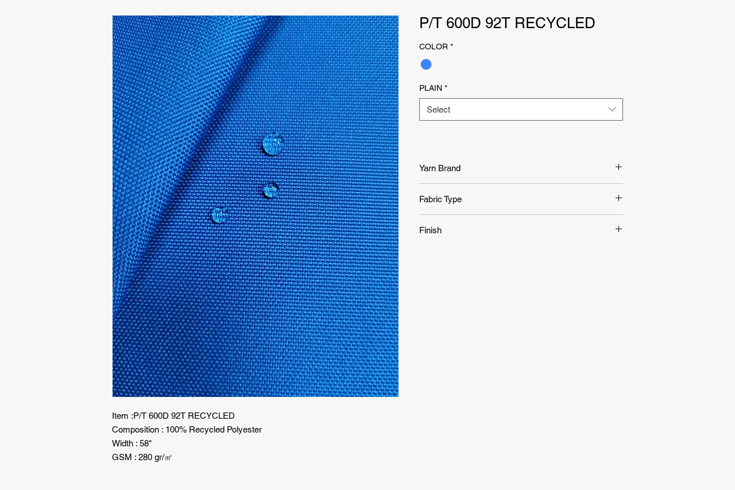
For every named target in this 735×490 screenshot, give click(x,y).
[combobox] (521, 109)
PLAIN (433, 87)
